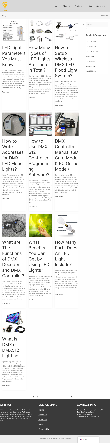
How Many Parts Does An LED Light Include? (66, 253)
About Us (42, 415)
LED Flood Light (91, 41)
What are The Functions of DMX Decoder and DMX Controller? (13, 258)
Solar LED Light (90, 66)
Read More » (6, 92)
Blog (40, 424)
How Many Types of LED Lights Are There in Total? (39, 59)
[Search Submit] (83, 24)
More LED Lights (91, 71)
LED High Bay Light (92, 51)
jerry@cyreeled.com (87, 412)
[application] (83, 6)
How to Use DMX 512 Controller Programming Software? (39, 157)
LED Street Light (91, 46)
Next (73, 397)
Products (42, 419)
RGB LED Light (90, 56)
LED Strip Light (90, 61)
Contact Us (43, 429)
